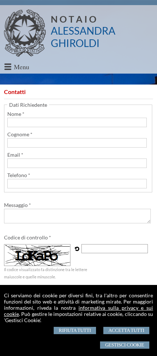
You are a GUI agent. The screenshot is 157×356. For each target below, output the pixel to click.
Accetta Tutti (126, 330)
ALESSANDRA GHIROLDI (83, 36)
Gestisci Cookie (124, 345)
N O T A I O (73, 18)
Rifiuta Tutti (75, 330)
